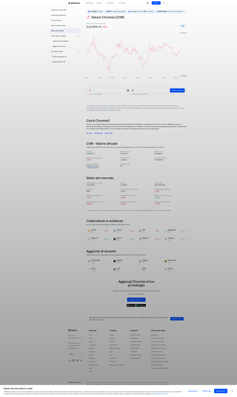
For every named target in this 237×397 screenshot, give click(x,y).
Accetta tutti (220, 391)
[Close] (232, 391)
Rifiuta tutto (207, 391)
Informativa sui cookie (161, 394)
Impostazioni (193, 391)
